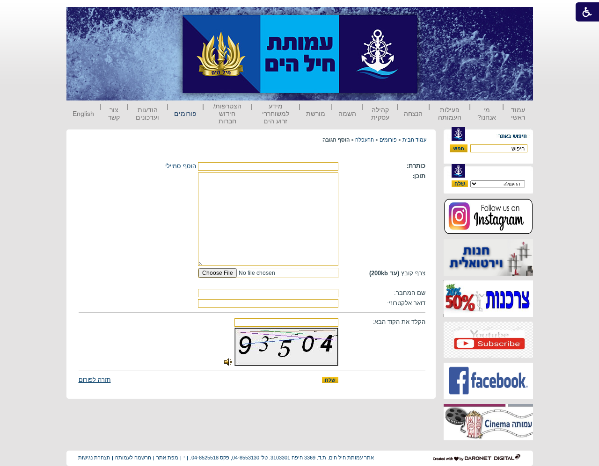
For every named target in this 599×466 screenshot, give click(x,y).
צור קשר (114, 113)
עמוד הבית (414, 140)
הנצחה (413, 113)
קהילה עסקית (380, 113)
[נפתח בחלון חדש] (488, 232)
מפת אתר (167, 457)
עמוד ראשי (518, 113)
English (83, 113)
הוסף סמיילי (180, 166)
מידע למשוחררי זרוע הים (275, 113)
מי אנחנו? (486, 113)
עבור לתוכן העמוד (435, 16)
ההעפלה (364, 140)
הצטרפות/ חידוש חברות (227, 113)
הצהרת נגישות (94, 457)
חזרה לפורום (95, 379)
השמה (347, 113)
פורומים (185, 113)
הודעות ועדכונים (147, 113)
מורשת (315, 113)
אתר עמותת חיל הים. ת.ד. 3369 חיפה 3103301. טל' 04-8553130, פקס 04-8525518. (282, 457)
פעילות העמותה (449, 113)
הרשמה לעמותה (133, 457)
